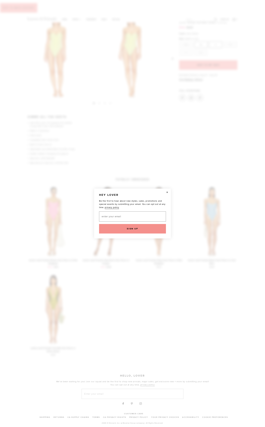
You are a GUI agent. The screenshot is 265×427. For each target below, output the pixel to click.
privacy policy (112, 207)
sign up (132, 228)
